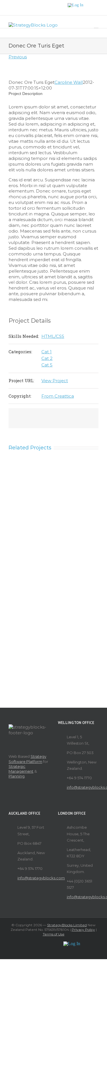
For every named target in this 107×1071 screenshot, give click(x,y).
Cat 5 (47, 365)
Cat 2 (47, 358)
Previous (18, 57)
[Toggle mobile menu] (96, 25)
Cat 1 (46, 351)
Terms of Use (53, 934)
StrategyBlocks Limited (67, 925)
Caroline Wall (68, 82)
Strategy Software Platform (27, 758)
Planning (17, 776)
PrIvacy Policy (83, 929)
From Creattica (57, 396)
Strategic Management (21, 769)
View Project (54, 380)
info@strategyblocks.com (82, 787)
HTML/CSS (52, 336)
